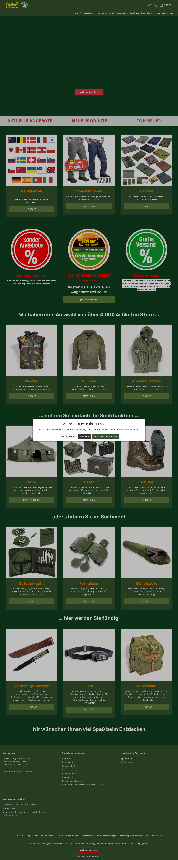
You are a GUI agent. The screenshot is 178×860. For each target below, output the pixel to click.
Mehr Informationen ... (129, 429)
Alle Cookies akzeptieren (105, 436)
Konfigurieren (68, 436)
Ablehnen (84, 436)
